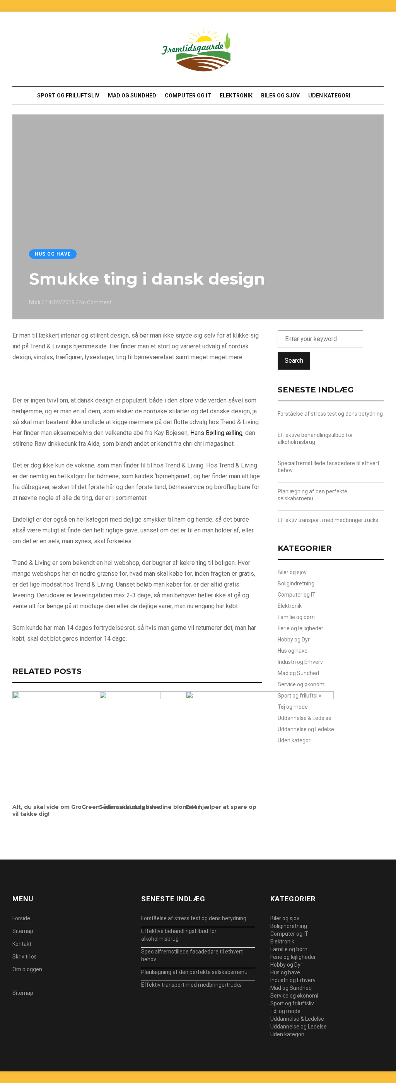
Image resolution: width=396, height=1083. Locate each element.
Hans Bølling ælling (216, 433)
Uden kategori (329, 95)
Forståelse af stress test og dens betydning (330, 414)
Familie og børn (296, 617)
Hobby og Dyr (294, 639)
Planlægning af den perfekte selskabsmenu (312, 494)
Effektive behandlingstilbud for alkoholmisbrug (315, 438)
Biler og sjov (280, 95)
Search (294, 360)
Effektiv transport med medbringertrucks (328, 520)
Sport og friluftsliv (68, 95)
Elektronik (236, 95)
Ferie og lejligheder (300, 628)
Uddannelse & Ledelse (304, 718)
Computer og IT (188, 95)
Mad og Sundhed (132, 95)
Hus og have (53, 254)
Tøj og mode (293, 707)
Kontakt (21, 944)
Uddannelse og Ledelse (306, 729)
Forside (21, 918)
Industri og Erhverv (300, 662)
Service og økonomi (302, 684)
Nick (35, 302)
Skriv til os (24, 956)
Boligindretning (296, 583)
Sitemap (22, 931)
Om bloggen (27, 969)
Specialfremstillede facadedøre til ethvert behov (328, 466)
